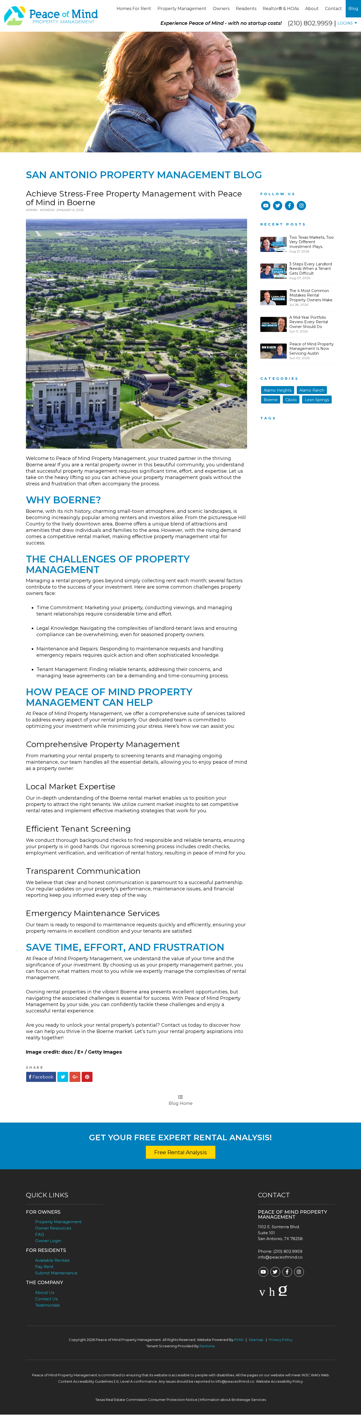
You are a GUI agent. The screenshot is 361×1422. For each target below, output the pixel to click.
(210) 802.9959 (310, 23)
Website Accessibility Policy (279, 1381)
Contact (333, 8)
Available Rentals (52, 1260)
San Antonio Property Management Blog (144, 175)
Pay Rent (44, 1266)
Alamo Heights (277, 390)
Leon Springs (317, 399)
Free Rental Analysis (180, 1152)
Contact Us (46, 1298)
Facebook (42, 1077)
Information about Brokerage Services (233, 1399)
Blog (353, 8)
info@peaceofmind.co (280, 1257)
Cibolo (291, 399)
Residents (246, 8)
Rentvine (207, 1346)
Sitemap (256, 1339)
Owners (221, 8)
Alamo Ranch (311, 390)
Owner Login (48, 1240)
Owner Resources (53, 1228)
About (312, 8)
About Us (44, 1292)
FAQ (39, 1234)
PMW (238, 1339)
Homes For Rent (134, 8)
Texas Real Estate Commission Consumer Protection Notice (146, 1399)
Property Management (182, 8)
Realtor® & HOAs (281, 8)
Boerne (270, 399)
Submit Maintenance (56, 1272)
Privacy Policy (280, 1339)
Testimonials (47, 1305)
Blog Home (181, 1103)
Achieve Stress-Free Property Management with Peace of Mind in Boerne (134, 198)
